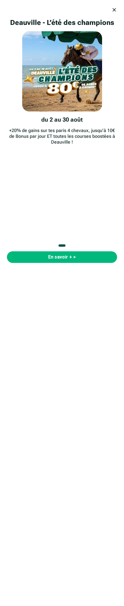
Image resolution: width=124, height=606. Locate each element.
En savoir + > (62, 257)
